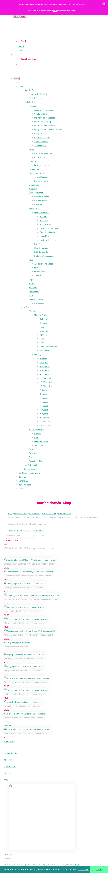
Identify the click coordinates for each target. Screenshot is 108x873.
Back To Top (9, 741)
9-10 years (44, 417)
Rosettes (38, 204)
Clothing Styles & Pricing (29, 473)
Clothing (33, 311)
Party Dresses (40, 133)
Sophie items (29, 469)
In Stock (27, 307)
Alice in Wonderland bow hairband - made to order (25, 733)
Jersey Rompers (41, 177)
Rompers (43, 335)
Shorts (32, 283)
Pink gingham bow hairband (16, 646)
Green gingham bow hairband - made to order (23, 587)
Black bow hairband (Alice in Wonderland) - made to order (29, 564)
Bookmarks (39, 303)
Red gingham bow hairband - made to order (22, 670)
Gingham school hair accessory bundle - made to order (27, 575)
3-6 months (45, 370)
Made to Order (30, 102)
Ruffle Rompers (41, 181)
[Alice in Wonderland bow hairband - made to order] (27, 729)
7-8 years (44, 410)
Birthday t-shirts (41, 196)
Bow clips (44, 220)
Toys (31, 457)
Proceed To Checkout (34, 530)
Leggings (33, 161)
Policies (7, 773)
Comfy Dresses (41, 114)
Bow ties (38, 244)
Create (77, 864)
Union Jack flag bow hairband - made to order (23, 717)
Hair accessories (41, 212)
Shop (20, 86)
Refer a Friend (24, 485)
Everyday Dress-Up (42, 121)
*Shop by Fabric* (31, 90)
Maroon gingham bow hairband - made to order (24, 623)
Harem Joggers (35, 169)
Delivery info (10, 766)
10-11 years (45, 421)
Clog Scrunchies (41, 248)
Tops (31, 260)
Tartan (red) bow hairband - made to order (22, 706)
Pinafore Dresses (42, 137)
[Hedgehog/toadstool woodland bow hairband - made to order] (32, 595)
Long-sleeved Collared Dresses (48, 129)
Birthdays (44, 319)
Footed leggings (41, 165)
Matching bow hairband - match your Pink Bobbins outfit (28, 635)
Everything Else (36, 299)
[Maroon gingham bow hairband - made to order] (25, 619)
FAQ (6, 779)
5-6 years (44, 402)
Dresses (32, 106)
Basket (21, 46)
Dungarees (34, 185)
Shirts (36, 267)
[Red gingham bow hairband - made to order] (23, 666)
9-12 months (45, 378)
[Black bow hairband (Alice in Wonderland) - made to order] (30, 560)
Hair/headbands (41, 441)
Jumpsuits (33, 189)
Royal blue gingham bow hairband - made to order (25, 682)
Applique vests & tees (43, 264)
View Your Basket (15, 530)
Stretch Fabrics (35, 98)
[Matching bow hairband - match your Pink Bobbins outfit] (29, 631)
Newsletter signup (12, 753)
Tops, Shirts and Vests (49, 346)
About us (8, 760)
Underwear (34, 291)
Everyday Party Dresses (45, 125)
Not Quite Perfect (32, 465)
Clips (36, 437)
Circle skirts (39, 157)
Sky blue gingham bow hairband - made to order (24, 694)
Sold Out (7, 725)
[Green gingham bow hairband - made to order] (24, 583)
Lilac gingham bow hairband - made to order (23, 611)
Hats (31, 295)
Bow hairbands (46, 224)
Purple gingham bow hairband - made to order (24, 658)
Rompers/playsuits (37, 173)
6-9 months (45, 374)
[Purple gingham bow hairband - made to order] (25, 654)
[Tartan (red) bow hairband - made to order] (23, 702)
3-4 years (44, 394)
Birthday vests (40, 200)
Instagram (8, 854)
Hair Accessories (36, 429)
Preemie (43, 358)
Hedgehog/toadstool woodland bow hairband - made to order (31, 599)
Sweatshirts (39, 271)
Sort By (32, 548)
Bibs (31, 449)
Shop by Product (41, 315)
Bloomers (33, 287)
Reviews (22, 477)
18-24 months (46, 386)
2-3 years (44, 390)
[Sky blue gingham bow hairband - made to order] (25, 690)
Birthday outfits (36, 193)
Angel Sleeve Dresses (43, 110)
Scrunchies (44, 236)
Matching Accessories (44, 256)
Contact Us (23, 481)
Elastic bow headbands (49, 228)
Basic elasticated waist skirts (47, 153)
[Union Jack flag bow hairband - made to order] (24, 714)
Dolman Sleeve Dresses (44, 118)
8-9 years (44, 413)
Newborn (44, 362)
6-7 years (44, 406)
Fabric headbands (47, 232)
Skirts (31, 149)
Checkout (22, 50)
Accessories (34, 208)
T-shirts (37, 275)
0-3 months (45, 366)
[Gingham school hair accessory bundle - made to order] (28, 571)
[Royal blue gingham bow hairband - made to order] (26, 678)
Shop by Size (39, 354)
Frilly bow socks (41, 252)
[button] (104, 4)
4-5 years (44, 398)
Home (21, 82)
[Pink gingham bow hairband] (17, 642)
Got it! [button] (99, 870)
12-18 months (46, 382)
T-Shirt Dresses (41, 141)
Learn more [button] (83, 869)
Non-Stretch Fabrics (38, 94)
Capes (31, 279)
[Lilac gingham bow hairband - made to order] (24, 607)
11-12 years (45, 425)
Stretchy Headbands (48, 240)
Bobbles (43, 216)
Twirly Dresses (40, 145)
